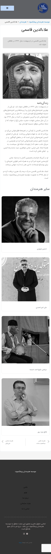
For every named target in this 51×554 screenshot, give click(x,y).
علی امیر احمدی (41, 307)
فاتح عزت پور (42, 432)
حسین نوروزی (42, 249)
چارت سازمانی (25, 503)
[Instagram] (24, 534)
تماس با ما (25, 508)
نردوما (20, 543)
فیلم (25, 492)
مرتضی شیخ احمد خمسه (38, 369)
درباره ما (25, 498)
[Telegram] (27, 534)
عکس (25, 487)
